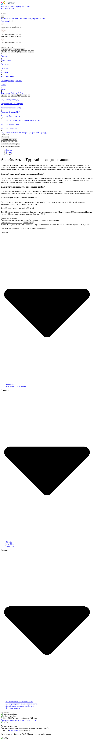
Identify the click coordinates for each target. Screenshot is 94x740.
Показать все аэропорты (10, 144)
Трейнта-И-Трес (17, 93)
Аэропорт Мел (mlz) (9, 120)
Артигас (4, 56)
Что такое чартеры (13, 708)
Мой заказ (5, 9)
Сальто (3, 89)
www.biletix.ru (14, 730)
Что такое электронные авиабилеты (19, 702)
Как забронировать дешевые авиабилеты (21, 704)
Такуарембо (5, 93)
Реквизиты (10, 546)
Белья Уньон (6, 60)
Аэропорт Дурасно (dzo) (10, 112)
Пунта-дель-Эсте (15, 81)
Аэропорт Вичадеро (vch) (11, 108)
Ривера (3, 85)
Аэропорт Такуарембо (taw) (12, 133)
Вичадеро (4, 64)
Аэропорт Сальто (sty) (9, 128)
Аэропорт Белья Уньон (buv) (12, 104)
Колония (4, 72)
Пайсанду (5, 81)
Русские (5, 137)
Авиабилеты (10, 384)
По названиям (6, 49)
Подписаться (28, 222)
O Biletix (9, 542)
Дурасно (4, 68)
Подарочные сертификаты (16, 386)
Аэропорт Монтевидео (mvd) (28, 120)
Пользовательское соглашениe (13, 720)
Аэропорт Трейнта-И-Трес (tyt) (35, 133)
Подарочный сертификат (15, 6)
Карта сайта (31, 720)
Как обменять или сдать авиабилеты (20, 706)
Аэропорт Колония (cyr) (10, 116)
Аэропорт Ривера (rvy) (10, 124)
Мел (2, 76)
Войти (11, 9)
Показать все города (9, 139)
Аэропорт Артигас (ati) (10, 100)
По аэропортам (19, 49)
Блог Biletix (10, 544)
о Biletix (28, 6)
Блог (3, 6)
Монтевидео (9, 76)
